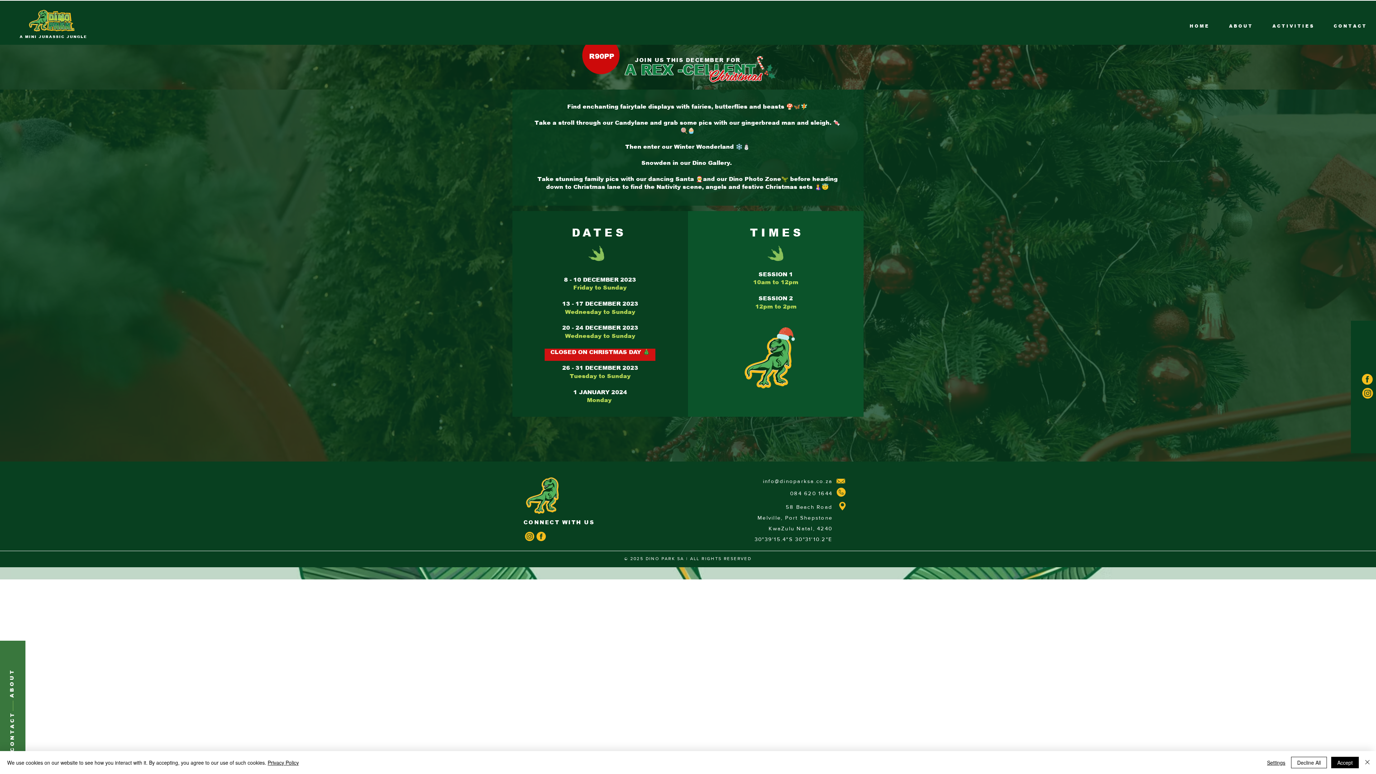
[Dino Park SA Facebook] (541, 536)
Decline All (1309, 762)
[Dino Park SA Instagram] (529, 536)
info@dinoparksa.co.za (797, 481)
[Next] (1338, 66)
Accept (1345, 762)
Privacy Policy (283, 762)
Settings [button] (1276, 762)
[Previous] (38, 66)
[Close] (1367, 762)
